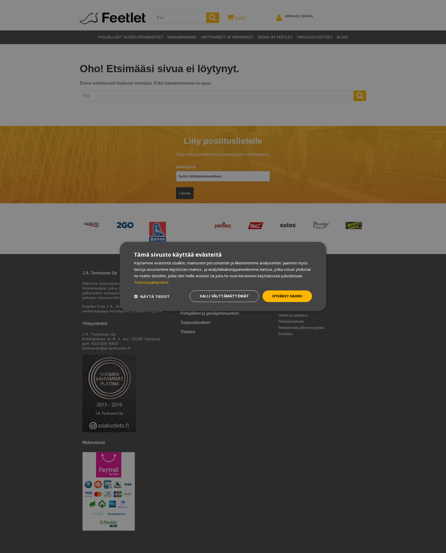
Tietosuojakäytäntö (151, 282)
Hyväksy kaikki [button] (287, 296)
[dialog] (223, 276)
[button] (152, 296)
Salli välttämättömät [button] (224, 296)
